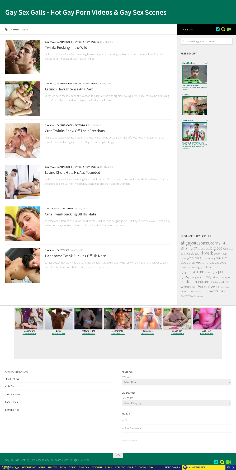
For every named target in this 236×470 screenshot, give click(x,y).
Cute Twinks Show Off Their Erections (75, 130)
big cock (217, 248)
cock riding (194, 258)
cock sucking (208, 258)
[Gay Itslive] (229, 29)
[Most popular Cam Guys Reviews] (223, 29)
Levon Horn (196, 292)
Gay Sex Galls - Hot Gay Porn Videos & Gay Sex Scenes (85, 12)
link (233, 416)
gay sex (191, 277)
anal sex (189, 248)
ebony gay (205, 263)
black (183, 253)
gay (212, 262)
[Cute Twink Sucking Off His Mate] (22, 223)
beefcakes (206, 249)
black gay (192, 253)
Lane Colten (11, 402)
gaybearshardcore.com (189, 267)
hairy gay (225, 277)
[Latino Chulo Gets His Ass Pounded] (22, 182)
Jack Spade (220, 287)
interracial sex (205, 286)
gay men (208, 272)
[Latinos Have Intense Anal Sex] (22, 98)
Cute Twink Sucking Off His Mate (70, 214)
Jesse (227, 287)
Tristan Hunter (12, 378)
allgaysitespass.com (199, 243)
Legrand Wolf (12, 409)
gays (184, 276)
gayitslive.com (192, 271)
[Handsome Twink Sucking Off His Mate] (22, 265)
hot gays (219, 282)
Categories (127, 397)
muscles (207, 291)
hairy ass (216, 277)
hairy (208, 277)
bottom (218, 253)
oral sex (219, 291)
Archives (126, 377)
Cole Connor (12, 386)
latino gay (186, 291)
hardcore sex (205, 281)
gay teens (200, 277)
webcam (200, 296)
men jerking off (125, 440)
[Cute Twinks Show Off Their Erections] (22, 140)
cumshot (221, 258)
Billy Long (229, 249)
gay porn (218, 271)
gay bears (220, 262)
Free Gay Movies (133, 428)
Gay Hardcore (65, 41)
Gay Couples (52, 208)
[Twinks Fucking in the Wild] (22, 57)
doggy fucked (191, 262)
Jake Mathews (12, 394)
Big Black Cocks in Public (132, 440)
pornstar (185, 296)
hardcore (187, 281)
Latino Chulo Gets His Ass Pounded (72, 172)
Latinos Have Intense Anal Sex (69, 89)
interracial (190, 286)
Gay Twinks (92, 41)
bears (200, 249)
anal (222, 243)
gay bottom (204, 267)
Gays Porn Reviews (16, 371)
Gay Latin (79, 41)
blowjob (206, 253)
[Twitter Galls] (218, 29)
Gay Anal (50, 41)
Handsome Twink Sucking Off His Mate (75, 255)
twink (193, 296)
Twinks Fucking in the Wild (66, 47)
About (128, 420)
